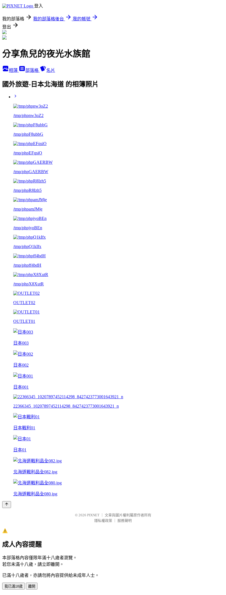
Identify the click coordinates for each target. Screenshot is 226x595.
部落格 (32, 70)
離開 (31, 586)
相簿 (14, 70)
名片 (50, 70)
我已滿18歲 (13, 586)
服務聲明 (124, 520)
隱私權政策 (103, 520)
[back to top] (6, 504)
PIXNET (93, 515)
